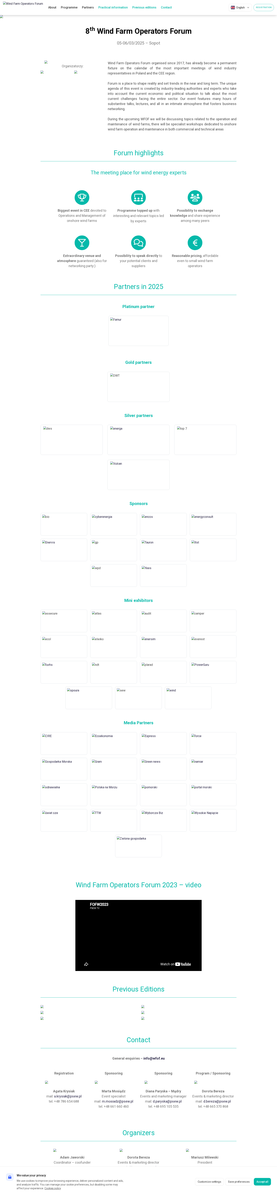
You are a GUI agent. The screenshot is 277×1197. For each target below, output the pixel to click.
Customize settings (209, 1181)
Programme (69, 7)
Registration (264, 7)
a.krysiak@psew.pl (68, 1096)
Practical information (113, 7)
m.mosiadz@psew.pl (117, 1101)
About (52, 7)
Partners (88, 7)
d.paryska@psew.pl (167, 1101)
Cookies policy (52, 1188)
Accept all (262, 1181)
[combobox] (240, 7)
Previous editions (144, 7)
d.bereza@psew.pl (217, 1101)
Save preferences (239, 1181)
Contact (166, 7)
